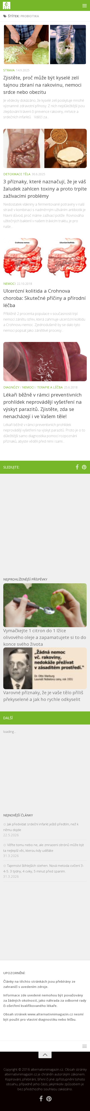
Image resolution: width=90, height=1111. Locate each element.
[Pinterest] (84, 467)
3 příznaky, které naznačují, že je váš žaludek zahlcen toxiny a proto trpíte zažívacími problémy (45, 188)
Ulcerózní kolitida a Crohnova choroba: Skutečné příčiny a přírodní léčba (44, 297)
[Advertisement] (45, 523)
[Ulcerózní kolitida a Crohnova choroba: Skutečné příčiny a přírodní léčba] (45, 257)
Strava (9, 70)
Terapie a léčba (50, 387)
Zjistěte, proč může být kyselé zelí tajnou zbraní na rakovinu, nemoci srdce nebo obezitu (42, 84)
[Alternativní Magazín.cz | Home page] (8, 5)
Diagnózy (11, 387)
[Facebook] (77, 467)
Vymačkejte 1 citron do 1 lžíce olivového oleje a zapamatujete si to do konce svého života (44, 637)
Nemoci (9, 284)
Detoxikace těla (16, 174)
